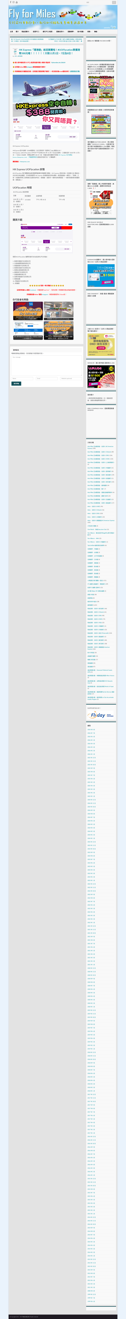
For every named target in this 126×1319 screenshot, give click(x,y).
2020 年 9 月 (91, 978)
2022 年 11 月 (92, 887)
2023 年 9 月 (91, 852)
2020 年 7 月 (91, 985)
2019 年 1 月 (91, 1049)
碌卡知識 (80, 31)
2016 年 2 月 (91, 1171)
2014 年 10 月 (92, 1224)
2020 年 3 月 (91, 999)
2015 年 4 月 (91, 1203)
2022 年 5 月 (91, 908)
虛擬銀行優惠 (91, 656)
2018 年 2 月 (91, 1087)
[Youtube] (17, 2)
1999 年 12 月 (92, 1294)
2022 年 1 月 (91, 922)
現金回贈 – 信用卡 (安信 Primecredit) (98, 633)
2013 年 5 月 (91, 1284)
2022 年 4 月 (91, 912)
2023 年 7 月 (91, 859)
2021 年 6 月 (91, 947)
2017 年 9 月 (91, 1105)
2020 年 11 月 (92, 971)
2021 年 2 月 (91, 961)
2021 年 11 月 (92, 929)
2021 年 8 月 (91, 940)
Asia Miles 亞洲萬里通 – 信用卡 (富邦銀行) (100, 471)
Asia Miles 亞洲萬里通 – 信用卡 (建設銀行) (100, 503)
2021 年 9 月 (91, 936)
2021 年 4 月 (91, 954)
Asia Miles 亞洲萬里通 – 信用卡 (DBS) (98, 455)
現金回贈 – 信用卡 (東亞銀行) (96, 640)
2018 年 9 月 (91, 1063)
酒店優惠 (90, 666)
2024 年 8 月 (91, 814)
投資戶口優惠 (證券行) (94, 587)
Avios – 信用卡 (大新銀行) (95, 517)
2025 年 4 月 (91, 785)
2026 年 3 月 (91, 747)
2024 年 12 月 (92, 800)
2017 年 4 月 (91, 1122)
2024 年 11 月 (92, 803)
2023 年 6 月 (91, 863)
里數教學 (71, 31)
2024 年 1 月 (91, 838)
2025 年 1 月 (91, 796)
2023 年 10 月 (92, 849)
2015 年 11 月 (92, 1182)
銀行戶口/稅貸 (48, 31)
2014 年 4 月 (91, 1245)
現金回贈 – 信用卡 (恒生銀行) (96, 608)
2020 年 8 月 (91, 982)
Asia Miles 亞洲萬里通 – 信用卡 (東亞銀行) (100, 475)
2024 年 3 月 (91, 831)
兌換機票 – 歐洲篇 (93, 566)
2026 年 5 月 (91, 740)
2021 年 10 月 (92, 933)
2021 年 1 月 (91, 964)
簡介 (17, 31)
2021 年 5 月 (91, 950)
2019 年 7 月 (91, 1028)
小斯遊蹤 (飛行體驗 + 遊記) (95, 580)
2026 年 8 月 (91, 729)
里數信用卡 (60, 31)
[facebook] (10, 2)
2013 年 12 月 (92, 1259)
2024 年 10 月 (92, 807)
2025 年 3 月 (91, 789)
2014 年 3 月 (91, 1249)
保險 (89, 31)
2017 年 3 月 (91, 1126)
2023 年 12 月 (92, 842)
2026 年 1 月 (91, 754)
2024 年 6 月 (91, 821)
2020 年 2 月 (91, 1003)
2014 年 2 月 (91, 1252)
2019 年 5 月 (91, 1035)
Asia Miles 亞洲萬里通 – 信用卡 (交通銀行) (100, 499)
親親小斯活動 (91, 659)
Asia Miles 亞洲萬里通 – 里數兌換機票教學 (100, 492)
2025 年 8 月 (91, 771)
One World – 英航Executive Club (97, 529)
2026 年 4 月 (91, 743)
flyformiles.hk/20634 (58, 62)
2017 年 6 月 (91, 1115)
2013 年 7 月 (91, 1277)
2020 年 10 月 (92, 975)
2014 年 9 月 (91, 1228)
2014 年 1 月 (91, 1256)
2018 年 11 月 (92, 1056)
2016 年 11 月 (92, 1140)
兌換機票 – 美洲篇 (93, 573)
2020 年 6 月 (91, 989)
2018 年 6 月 (91, 1073)
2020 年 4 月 (91, 996)
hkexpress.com (25, 161)
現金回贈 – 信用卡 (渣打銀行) (96, 643)
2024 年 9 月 (91, 810)
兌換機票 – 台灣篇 (93, 552)
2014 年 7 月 (91, 1235)
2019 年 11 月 (92, 1014)
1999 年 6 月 (91, 1301)
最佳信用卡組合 (92, 601)
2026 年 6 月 (91, 736)
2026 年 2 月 (91, 750)
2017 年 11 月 (92, 1098)
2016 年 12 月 (92, 1136)
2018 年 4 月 (91, 1080)
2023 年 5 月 (91, 866)
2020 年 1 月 (91, 1007)
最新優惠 (20, 56)
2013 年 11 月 (92, 1263)
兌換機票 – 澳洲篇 (93, 570)
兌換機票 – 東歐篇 (93, 563)
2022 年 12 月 (92, 884)
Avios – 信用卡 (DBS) (94, 513)
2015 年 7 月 (91, 1192)
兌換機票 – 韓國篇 (93, 577)
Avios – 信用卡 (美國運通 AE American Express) (101, 520)
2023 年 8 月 (91, 856)
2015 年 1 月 (91, 1213)
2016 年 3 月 (91, 1168)
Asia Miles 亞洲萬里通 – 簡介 (96, 489)
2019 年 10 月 (92, 1017)
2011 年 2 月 (91, 1287)
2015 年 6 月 (91, 1196)
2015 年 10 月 (92, 1185)
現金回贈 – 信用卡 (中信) (95, 622)
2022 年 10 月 (92, 891)
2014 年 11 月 (92, 1221)
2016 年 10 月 (92, 1143)
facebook (33, 290)
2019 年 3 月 (91, 1042)
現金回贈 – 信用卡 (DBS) (95, 615)
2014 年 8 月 (91, 1231)
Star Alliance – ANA (93, 538)
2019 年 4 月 (91, 1038)
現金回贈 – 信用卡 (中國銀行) (96, 626)
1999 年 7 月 (91, 1298)
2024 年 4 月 (91, 828)
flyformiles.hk (26, 1316)
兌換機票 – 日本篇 (93, 559)
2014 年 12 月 (92, 1217)
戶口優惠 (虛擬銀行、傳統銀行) (96, 584)
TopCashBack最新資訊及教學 (96, 545)
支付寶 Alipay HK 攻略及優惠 (96, 591)
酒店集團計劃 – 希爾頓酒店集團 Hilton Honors (101, 675)
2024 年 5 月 (91, 824)
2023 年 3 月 (91, 873)
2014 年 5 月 (91, 1242)
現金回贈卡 (25, 31)
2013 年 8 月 (91, 1273)
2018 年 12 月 (92, 1052)
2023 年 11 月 (92, 845)
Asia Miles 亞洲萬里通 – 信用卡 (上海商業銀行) (101, 462)
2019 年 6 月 (91, 1031)
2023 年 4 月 (91, 870)
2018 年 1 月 (91, 1091)
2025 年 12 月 (92, 757)
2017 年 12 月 (92, 1094)
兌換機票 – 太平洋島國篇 (95, 556)
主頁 (11, 31)
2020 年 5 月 (91, 992)
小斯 (15, 56)
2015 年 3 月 (91, 1206)
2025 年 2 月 (91, 793)
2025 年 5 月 (91, 782)
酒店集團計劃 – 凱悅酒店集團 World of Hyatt (101, 686)
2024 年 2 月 (91, 835)
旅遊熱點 (90, 598)
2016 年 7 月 (91, 1154)
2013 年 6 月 (91, 1280)
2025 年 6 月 (91, 778)
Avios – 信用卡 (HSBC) (94, 506)
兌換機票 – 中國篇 (93, 549)
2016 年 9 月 (91, 1147)
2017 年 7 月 (91, 1112)
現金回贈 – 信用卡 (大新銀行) (96, 629)
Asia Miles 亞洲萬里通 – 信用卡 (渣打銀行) (100, 482)
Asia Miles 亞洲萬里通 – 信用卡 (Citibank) (99, 452)
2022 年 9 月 (91, 894)
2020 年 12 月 (92, 968)
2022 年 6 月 (91, 905)
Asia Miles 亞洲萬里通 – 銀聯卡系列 (98, 496)
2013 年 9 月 (91, 1270)
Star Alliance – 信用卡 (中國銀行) (97, 542)
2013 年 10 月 (92, 1266)
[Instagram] (13, 2)
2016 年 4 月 (91, 1164)
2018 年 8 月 (91, 1066)
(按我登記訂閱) (75, 71)
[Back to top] (122, 1315)
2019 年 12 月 (92, 1010)
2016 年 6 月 (91, 1157)
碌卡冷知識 (91, 652)
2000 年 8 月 (91, 1291)
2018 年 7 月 (91, 1070)
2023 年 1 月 (91, 880)
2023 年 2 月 (91, 877)
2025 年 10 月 (92, 764)
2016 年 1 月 (91, 1175)
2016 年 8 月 (91, 1150)
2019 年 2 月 (91, 1045)
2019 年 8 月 (91, 1024)
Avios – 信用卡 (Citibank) (95, 510)
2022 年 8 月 (91, 898)
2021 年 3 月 (91, 957)
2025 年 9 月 (91, 768)
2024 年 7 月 (91, 817)
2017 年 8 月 (91, 1108)
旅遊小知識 (91, 594)
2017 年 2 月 (91, 1129)
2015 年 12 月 (92, 1178)
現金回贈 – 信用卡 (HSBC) (95, 619)
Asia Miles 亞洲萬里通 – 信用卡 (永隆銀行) (100, 478)
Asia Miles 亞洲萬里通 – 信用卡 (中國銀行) (100, 468)
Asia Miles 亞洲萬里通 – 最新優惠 (97, 485)
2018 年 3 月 (91, 1084)
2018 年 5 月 (91, 1077)
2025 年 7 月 (91, 775)
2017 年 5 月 (91, 1119)
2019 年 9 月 (91, 1021)
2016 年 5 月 (91, 1161)
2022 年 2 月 (91, 919)
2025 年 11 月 (92, 761)
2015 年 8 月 (91, 1189)
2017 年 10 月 (92, 1101)
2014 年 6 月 (91, 1238)
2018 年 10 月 (92, 1059)
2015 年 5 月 (91, 1199)
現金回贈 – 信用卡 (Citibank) (96, 612)
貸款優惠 (90, 663)
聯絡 (95, 31)
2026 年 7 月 (91, 733)
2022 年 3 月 (91, 915)
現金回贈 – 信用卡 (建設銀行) (96, 636)
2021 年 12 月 (92, 926)
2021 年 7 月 (91, 943)
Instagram (29, 67)
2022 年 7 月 (91, 901)
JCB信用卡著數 (92, 526)
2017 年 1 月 (91, 1133)
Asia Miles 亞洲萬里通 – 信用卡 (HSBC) (99, 459)
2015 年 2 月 (91, 1210)
